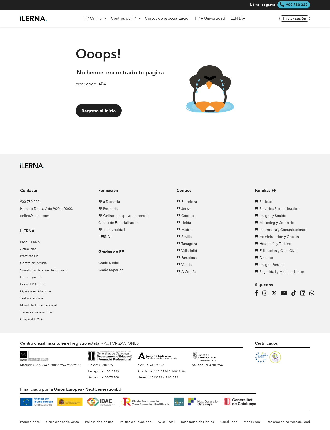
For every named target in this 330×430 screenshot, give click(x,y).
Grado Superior (110, 270)
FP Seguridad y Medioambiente (279, 272)
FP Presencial (108, 208)
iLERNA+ (105, 236)
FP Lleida (184, 222)
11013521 (173, 377)
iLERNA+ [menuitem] (237, 18)
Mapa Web (252, 422)
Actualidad (28, 249)
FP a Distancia (109, 201)
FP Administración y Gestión (277, 236)
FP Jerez (183, 208)
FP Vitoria (184, 264)
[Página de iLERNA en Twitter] (275, 293)
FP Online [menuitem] (94, 18)
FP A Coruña (186, 272)
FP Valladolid (187, 250)
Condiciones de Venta (62, 422)
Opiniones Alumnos (35, 291)
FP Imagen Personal (270, 264)
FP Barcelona (187, 201)
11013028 (155, 377)
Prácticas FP (29, 256)
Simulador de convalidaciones (43, 270)
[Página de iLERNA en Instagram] (266, 293)
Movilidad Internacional (38, 305)
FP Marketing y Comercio (274, 222)
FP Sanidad (263, 201)
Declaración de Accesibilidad (288, 422)
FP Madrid (185, 229)
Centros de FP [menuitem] (124, 18)
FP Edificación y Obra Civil (275, 250)
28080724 (57, 365)
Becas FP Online (32, 284)
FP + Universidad (111, 229)
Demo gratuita (31, 277)
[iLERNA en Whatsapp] (313, 293)
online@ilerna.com (34, 215)
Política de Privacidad (135, 422)
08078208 (112, 377)
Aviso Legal (166, 422)
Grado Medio (108, 263)
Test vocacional (32, 298)
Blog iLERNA (30, 242)
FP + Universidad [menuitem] (210, 18)
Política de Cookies (99, 422)
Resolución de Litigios (197, 422)
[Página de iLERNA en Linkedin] (304, 293)
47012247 (216, 365)
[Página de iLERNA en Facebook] (258, 293)
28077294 (40, 365)
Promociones (30, 422)
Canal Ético (228, 422)
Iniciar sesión (294, 18)
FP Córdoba (186, 215)
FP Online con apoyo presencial (123, 215)
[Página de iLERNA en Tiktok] (295, 293)
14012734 (161, 371)
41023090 (157, 365)
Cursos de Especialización (118, 222)
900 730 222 (297, 4)
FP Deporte (264, 257)
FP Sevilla (184, 236)
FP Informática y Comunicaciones (280, 229)
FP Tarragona (187, 243)
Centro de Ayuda (33, 263)
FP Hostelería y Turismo (273, 243)
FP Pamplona (187, 257)
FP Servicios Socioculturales (276, 208)
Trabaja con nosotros (36, 312)
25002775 (106, 365)
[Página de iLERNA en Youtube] (285, 293)
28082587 (74, 365)
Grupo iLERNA (31, 319)
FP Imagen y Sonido (270, 215)
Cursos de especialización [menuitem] (168, 18)
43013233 (112, 371)
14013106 (179, 371)
